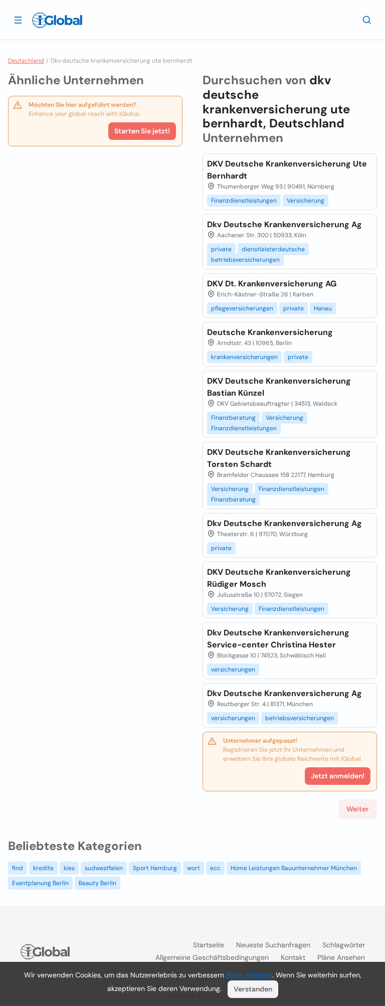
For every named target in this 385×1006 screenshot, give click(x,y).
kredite (43, 868)
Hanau (323, 308)
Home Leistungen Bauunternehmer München (294, 868)
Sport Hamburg (155, 868)
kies (69, 868)
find (17, 868)
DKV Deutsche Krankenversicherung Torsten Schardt (279, 458)
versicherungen (233, 669)
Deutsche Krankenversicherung (270, 332)
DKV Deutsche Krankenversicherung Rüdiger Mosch (279, 578)
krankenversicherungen (244, 357)
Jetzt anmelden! (337, 775)
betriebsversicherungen (245, 260)
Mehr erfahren (249, 974)
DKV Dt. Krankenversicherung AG (271, 283)
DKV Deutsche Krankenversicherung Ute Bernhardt (287, 169)
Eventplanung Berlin (40, 883)
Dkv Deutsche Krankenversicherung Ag (284, 224)
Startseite (208, 944)
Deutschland (26, 61)
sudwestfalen (104, 868)
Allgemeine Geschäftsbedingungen (212, 957)
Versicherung (305, 201)
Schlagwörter (343, 944)
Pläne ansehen (341, 957)
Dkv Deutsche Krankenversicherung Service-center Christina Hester (278, 638)
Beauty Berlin (97, 883)
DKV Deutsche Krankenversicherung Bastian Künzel (279, 387)
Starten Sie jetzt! (142, 130)
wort (193, 868)
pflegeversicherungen (242, 308)
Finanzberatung (233, 418)
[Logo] (57, 20)
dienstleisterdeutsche (273, 249)
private (221, 249)
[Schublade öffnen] (18, 20)
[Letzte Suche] (367, 20)
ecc (215, 868)
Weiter (357, 808)
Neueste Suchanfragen (273, 944)
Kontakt (293, 957)
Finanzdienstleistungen (244, 201)
